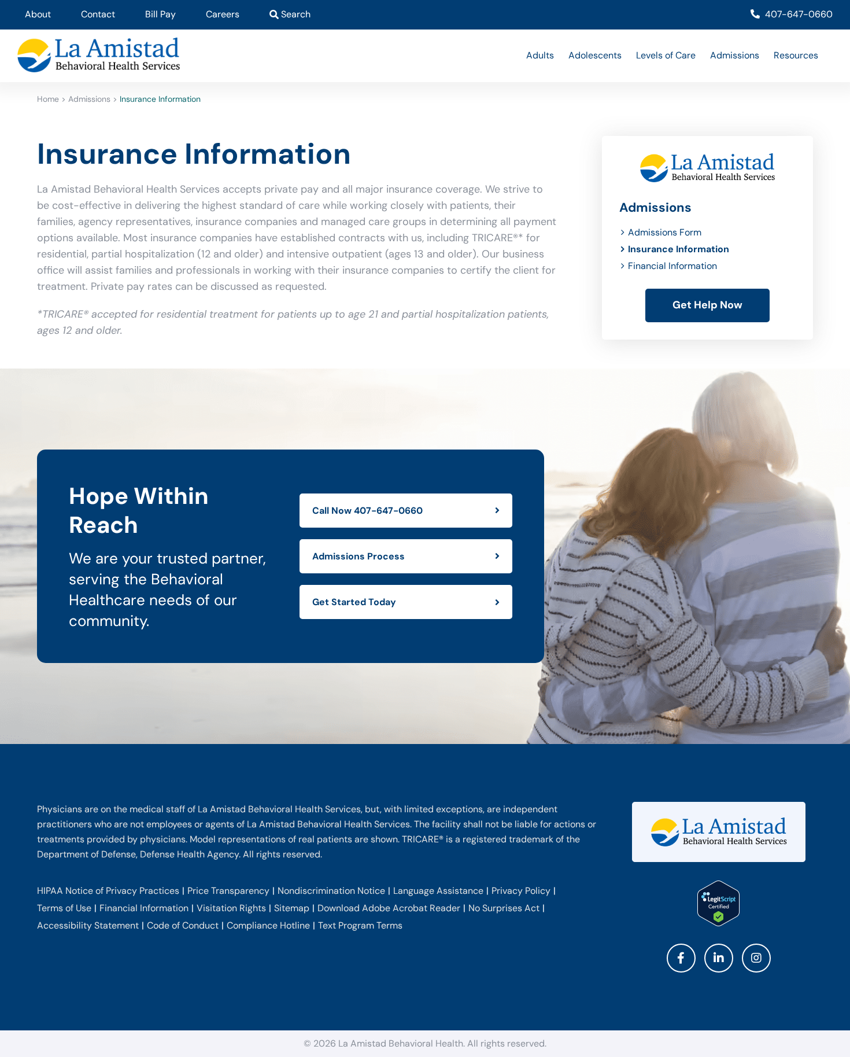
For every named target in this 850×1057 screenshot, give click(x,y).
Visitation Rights (231, 908)
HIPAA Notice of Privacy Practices (108, 891)
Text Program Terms (360, 925)
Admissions (89, 99)
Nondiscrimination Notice (331, 891)
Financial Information (672, 266)
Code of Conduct (183, 925)
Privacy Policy (520, 891)
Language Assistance (438, 891)
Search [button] (295, 14)
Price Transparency (228, 891)
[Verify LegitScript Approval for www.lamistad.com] (718, 903)
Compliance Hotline (268, 925)
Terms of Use (64, 908)
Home (48, 99)
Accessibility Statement (88, 925)
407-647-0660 (798, 14)
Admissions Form (664, 232)
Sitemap (291, 908)
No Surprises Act (503, 908)
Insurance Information (678, 249)
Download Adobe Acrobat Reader (388, 908)
